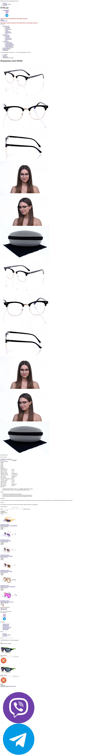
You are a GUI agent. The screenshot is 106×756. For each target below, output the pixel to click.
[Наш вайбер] (18, 723)
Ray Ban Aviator (8, 42)
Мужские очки (6, 624)
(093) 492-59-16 (6, 10)
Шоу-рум (5, 3)
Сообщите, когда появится (6, 459)
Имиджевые (5, 629)
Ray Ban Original (8, 43)
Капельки (7, 28)
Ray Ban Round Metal (9, 44)
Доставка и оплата (7, 4)
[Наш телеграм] (18, 754)
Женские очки (6, 625)
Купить (2, 527)
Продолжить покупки (5, 686)
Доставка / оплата (6, 634)
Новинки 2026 (8, 39)
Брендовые (7, 27)
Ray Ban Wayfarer (9, 45)
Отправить (14, 460)
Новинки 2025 (8, 32)
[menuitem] (54, 30)
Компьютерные (6, 628)
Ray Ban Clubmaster (9, 46)
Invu (6, 33)
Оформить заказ (12, 686)
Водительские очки (7, 627)
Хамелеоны (7, 31)
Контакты (5, 5)
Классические (8, 29)
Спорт (6, 30)
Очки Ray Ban (6, 626)
